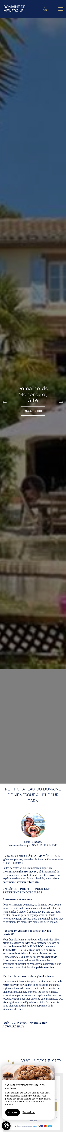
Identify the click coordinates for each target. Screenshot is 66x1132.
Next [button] (61, 400)
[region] (28, 1092)
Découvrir (33, 410)
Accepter (12, 1112)
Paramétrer (29, 1112)
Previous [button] (5, 400)
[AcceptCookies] (6, 1125)
